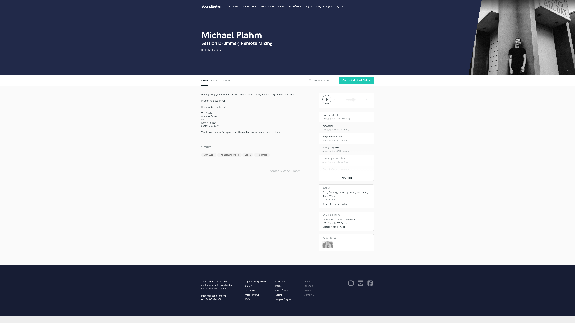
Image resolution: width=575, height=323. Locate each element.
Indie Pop (343, 192)
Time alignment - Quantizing (337, 158)
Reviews (226, 80)
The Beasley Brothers (229, 155)
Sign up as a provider (256, 281)
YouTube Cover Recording (335, 169)
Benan (248, 155)
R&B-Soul (362, 192)
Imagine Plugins (324, 6)
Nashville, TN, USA (211, 50)
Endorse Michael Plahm (284, 171)
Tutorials (308, 286)
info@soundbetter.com (213, 295)
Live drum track (330, 115)
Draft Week (209, 155)
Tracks (281, 6)
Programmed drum (332, 136)
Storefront (280, 281)
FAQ (247, 299)
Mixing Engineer (330, 147)
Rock (325, 196)
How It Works (267, 6)
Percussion (327, 126)
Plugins (308, 6)
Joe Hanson (261, 155)
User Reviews (252, 295)
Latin (352, 192)
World (332, 196)
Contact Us (310, 295)
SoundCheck (294, 6)
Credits (215, 80)
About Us (250, 290)
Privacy (307, 290)
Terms (307, 281)
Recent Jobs (249, 6)
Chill (324, 192)
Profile (204, 80)
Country (333, 192)
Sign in (339, 6)
